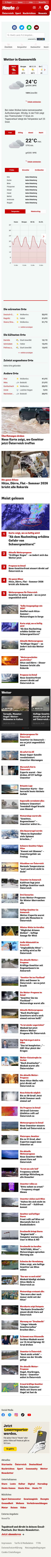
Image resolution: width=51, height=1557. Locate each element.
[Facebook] (14, 27)
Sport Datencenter (11, 1499)
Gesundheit (7, 1503)
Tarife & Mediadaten (23, 1543)
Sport (18, 13)
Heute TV (37, 1488)
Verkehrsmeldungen (37, 1503)
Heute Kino (24, 1488)
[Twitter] (21, 27)
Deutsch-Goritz (10, 314)
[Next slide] (47, 703)
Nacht (41, 133)
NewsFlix (42, 2)
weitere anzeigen (27, 327)
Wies (5, 382)
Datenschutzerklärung (11, 1547)
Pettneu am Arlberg (12, 348)
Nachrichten (7, 1468)
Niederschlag (35, 211)
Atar (5, 379)
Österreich (8, 13)
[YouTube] (29, 1414)
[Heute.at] (8, 8)
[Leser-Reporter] (34, 7)
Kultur (21, 1484)
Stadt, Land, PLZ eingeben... (22, 35)
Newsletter (7, 1473)
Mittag (20, 133)
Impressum (6, 1543)
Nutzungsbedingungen (35, 1547)
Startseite (6, 1464)
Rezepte (44, 1499)
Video (23, 1507)
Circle (6, 390)
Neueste (42, 13)
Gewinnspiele (31, 1499)
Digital (31, 1484)
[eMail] (36, 27)
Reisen (14, 1507)
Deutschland (35, 1464)
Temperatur (15, 211)
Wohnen (20, 1503)
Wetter (44, 1468)
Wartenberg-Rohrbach (13, 394)
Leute (13, 1484)
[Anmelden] (40, 7)
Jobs (31, 2)
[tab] (22, 728)
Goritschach (9, 386)
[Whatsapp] (29, 27)
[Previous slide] (3, 703)
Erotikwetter (39, 170)
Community (32, 1468)
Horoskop (42, 1484)
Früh (10, 133)
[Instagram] (16, 1414)
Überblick (8, 47)
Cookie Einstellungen (11, 1552)
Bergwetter (22, 47)
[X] (9, 1414)
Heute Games (8, 1488)
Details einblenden (34, 102)
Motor (4, 1507)
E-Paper (8, 2)
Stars (4, 1484)
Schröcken (8, 344)
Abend (30, 133)
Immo (20, 2)
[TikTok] (22, 1414)
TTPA (38, 1543)
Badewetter (35, 47)
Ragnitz (7, 318)
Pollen (12, 170)
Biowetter (25, 170)
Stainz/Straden (10, 322)
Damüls (7, 340)
